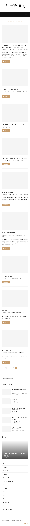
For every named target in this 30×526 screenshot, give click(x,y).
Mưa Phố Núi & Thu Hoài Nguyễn (13, 312)
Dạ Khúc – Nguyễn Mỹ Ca (19, 427)
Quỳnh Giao (18, 428)
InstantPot (6, 485)
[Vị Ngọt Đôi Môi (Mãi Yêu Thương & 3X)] (15, 146)
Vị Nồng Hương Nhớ (9, 509)
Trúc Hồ (7, 278)
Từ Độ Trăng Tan (7, 192)
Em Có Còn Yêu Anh (8, 350)
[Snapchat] (22, 14)
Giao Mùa (14, 399)
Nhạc (4, 492)
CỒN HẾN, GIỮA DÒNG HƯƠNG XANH (18, 409)
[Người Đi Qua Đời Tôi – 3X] (15, 77)
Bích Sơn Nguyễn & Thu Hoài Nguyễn (14, 352)
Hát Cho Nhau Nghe (9, 481)
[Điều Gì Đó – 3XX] (15, 264)
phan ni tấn (18, 411)
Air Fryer (5, 463)
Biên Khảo (6, 467)
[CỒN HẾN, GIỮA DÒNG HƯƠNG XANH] (6, 411)
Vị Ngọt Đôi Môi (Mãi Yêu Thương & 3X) (14, 158)
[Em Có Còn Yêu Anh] (15, 338)
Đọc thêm (5, 61)
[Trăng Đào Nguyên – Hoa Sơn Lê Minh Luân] (15, 450)
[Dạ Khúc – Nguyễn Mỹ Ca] (6, 429)
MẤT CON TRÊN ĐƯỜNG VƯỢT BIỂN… (19, 390)
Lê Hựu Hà (8, 160)
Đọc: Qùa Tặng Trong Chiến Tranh (19, 418)
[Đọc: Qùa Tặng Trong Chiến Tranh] (6, 420)
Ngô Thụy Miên (9, 127)
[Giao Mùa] (6, 401)
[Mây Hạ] (15, 298)
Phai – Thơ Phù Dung (9, 233)
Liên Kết (5, 488)
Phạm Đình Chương (10, 91)
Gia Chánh (6, 478)
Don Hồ (17, 393)
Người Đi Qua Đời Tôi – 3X (10, 89)
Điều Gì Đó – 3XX (7, 276)
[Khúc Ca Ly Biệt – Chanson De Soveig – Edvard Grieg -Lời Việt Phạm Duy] (15, 34)
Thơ (4, 499)
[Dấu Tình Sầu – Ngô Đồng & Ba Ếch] (15, 113)
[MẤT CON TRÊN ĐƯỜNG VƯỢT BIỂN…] (6, 392)
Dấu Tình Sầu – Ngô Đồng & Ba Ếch (13, 124)
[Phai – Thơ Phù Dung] (15, 221)
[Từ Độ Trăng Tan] (15, 180)
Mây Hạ (4, 310)
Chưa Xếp (6, 471)
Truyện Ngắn (7, 502)
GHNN (17, 401)
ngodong (18, 421)
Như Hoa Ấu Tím (9, 49)
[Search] (28, 14)
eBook (5, 474)
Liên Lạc (26, 523)
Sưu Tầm (5, 495)
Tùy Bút (5, 506)
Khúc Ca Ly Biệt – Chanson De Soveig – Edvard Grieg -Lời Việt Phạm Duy (15, 46)
